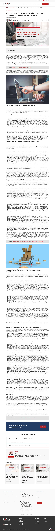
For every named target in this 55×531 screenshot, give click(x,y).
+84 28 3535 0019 (27, 497)
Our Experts (37, 523)
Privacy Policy (21, 529)
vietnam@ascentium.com (27, 506)
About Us (36, 520)
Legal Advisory (21, 521)
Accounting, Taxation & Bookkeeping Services (27, 418)
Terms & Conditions (25, 529)
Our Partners (37, 521)
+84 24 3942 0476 (27, 505)
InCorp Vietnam (7, 4)
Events (45, 521)
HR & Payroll (21, 524)
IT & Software (13, 17)
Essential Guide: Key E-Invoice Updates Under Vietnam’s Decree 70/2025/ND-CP (28, 241)
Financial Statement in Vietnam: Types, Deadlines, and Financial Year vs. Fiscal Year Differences (27, 477)
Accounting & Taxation (22, 523)
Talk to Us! (43, 426)
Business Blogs (12, 7)
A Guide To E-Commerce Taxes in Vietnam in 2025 (21, 67)
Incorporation (8, 17)
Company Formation (22, 520)
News (45, 520)
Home (8, 7)
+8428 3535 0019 (39, 0)
